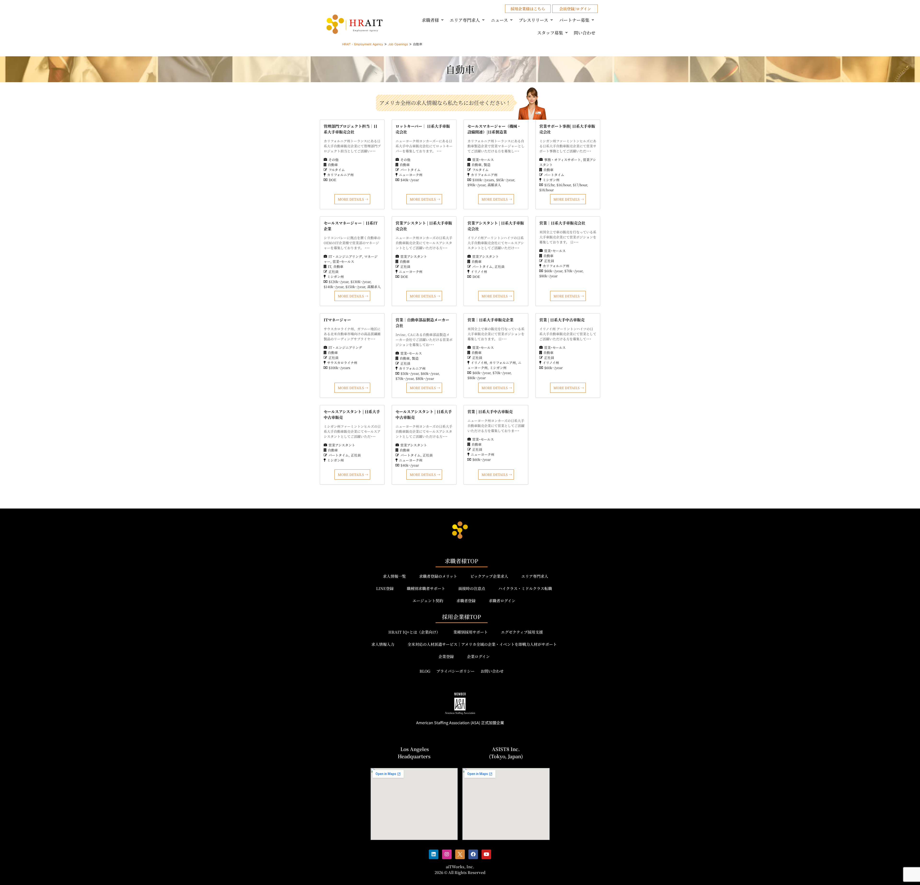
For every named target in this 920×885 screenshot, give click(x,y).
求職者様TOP (461, 561)
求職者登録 (466, 600)
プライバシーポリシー (455, 671)
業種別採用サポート (470, 632)
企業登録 (446, 656)
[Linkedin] (433, 854)
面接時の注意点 (471, 588)
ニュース (499, 20)
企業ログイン (478, 656)
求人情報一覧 (394, 576)
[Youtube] (486, 854)
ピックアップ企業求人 (489, 576)
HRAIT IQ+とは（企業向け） (414, 632)
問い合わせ (584, 32)
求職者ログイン (502, 600)
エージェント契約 (428, 600)
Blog (425, 671)
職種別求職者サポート (426, 588)
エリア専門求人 (465, 20)
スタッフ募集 (550, 32)
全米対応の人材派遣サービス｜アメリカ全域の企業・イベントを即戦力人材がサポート (482, 644)
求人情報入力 (382, 644)
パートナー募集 (574, 20)
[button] (433, 20)
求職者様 (430, 20)
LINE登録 (385, 588)
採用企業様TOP (461, 617)
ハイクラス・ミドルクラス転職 (525, 588)
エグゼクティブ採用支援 (522, 632)
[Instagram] (447, 854)
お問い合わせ (492, 671)
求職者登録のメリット (438, 576)
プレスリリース (533, 20)
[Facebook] (473, 854)
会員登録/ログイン (575, 9)
